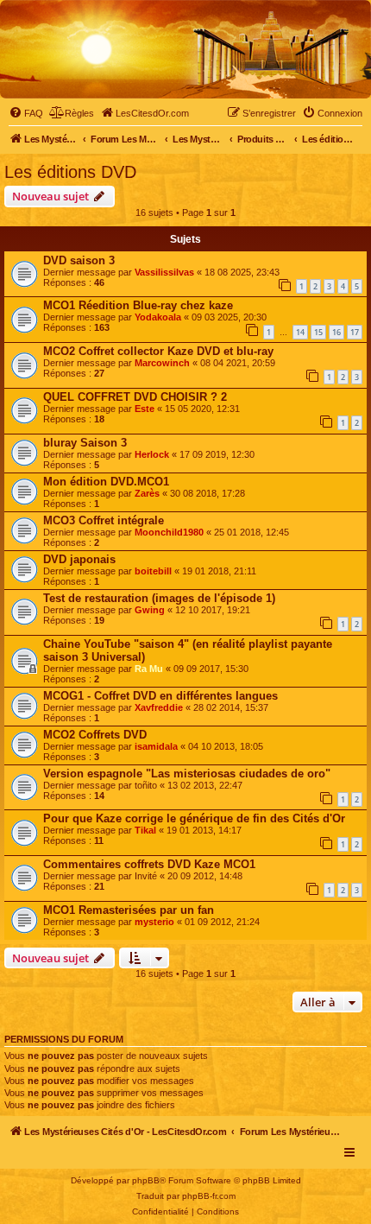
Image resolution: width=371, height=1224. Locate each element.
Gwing (150, 610)
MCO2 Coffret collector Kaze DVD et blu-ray (158, 351)
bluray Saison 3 (85, 442)
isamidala (156, 746)
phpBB (146, 1180)
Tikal (145, 830)
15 (318, 332)
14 (300, 332)
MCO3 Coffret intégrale (103, 520)
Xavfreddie (159, 707)
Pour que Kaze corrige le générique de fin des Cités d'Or (194, 818)
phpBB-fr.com (209, 1196)
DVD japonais (79, 559)
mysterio (154, 921)
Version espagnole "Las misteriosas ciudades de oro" (186, 773)
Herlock (152, 454)
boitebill (153, 571)
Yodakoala (158, 317)
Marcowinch (162, 363)
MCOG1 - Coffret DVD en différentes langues (160, 695)
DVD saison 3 (79, 260)
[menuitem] (26, 113)
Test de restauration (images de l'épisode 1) (159, 598)
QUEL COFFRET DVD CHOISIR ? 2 (135, 396)
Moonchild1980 (169, 532)
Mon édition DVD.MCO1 (106, 481)
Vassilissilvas (164, 272)
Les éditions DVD (70, 171)
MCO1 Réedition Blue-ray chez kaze (138, 305)
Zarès (147, 493)
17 (354, 332)
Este (144, 408)
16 (336, 332)
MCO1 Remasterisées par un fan (128, 910)
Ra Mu (149, 668)
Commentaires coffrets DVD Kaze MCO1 (149, 864)
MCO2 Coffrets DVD (95, 734)
